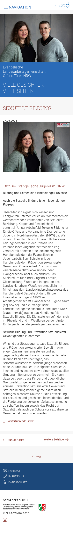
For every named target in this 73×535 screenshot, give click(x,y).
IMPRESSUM (16, 476)
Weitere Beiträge (54, 439)
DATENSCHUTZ (17, 482)
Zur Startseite (16, 439)
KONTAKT (14, 470)
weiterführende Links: (21, 421)
